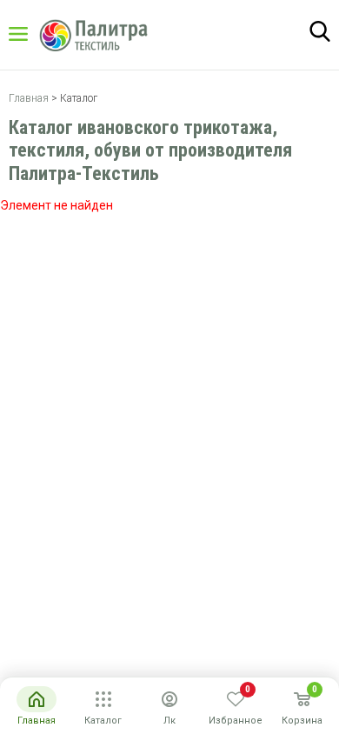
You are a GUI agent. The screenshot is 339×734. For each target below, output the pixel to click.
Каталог (35, 33)
